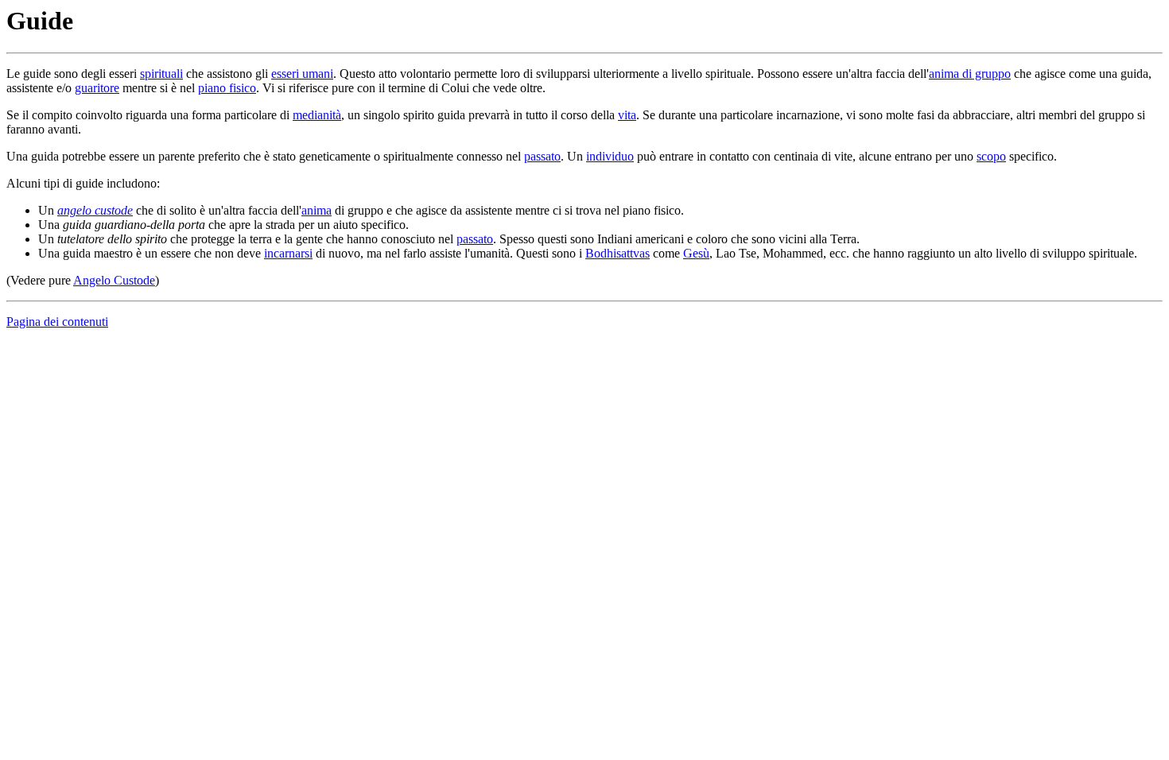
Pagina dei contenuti (57, 321)
